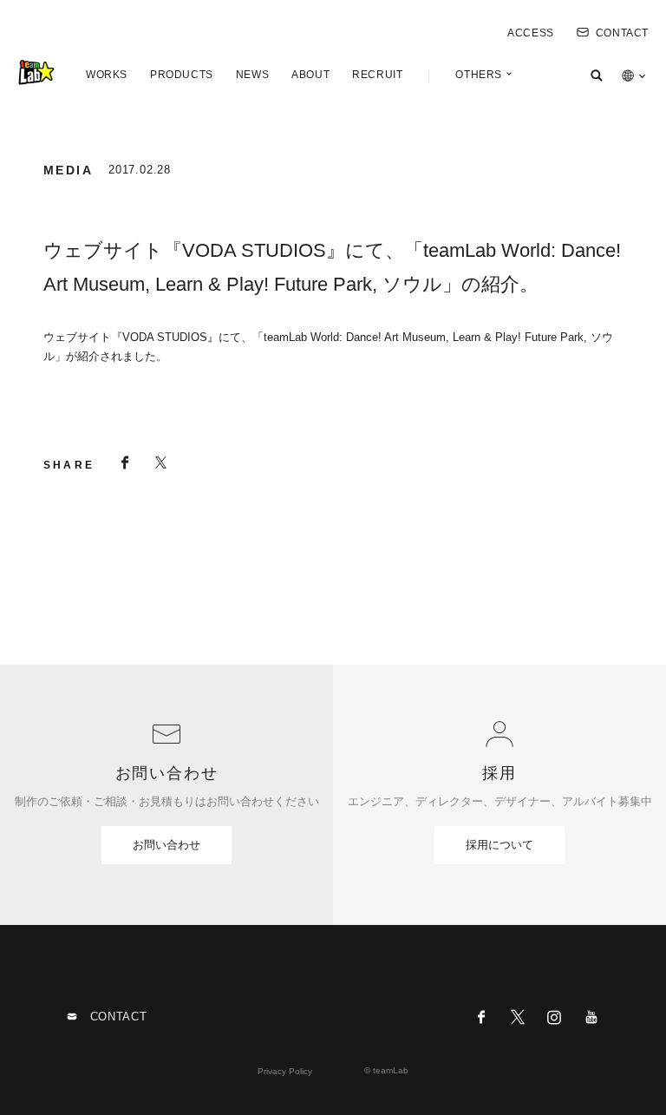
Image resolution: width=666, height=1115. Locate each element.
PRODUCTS (181, 75)
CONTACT (622, 33)
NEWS (252, 75)
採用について (499, 844)
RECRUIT (377, 75)
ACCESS (530, 33)
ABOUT (310, 75)
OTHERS (478, 75)
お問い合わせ (166, 844)
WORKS (106, 75)
